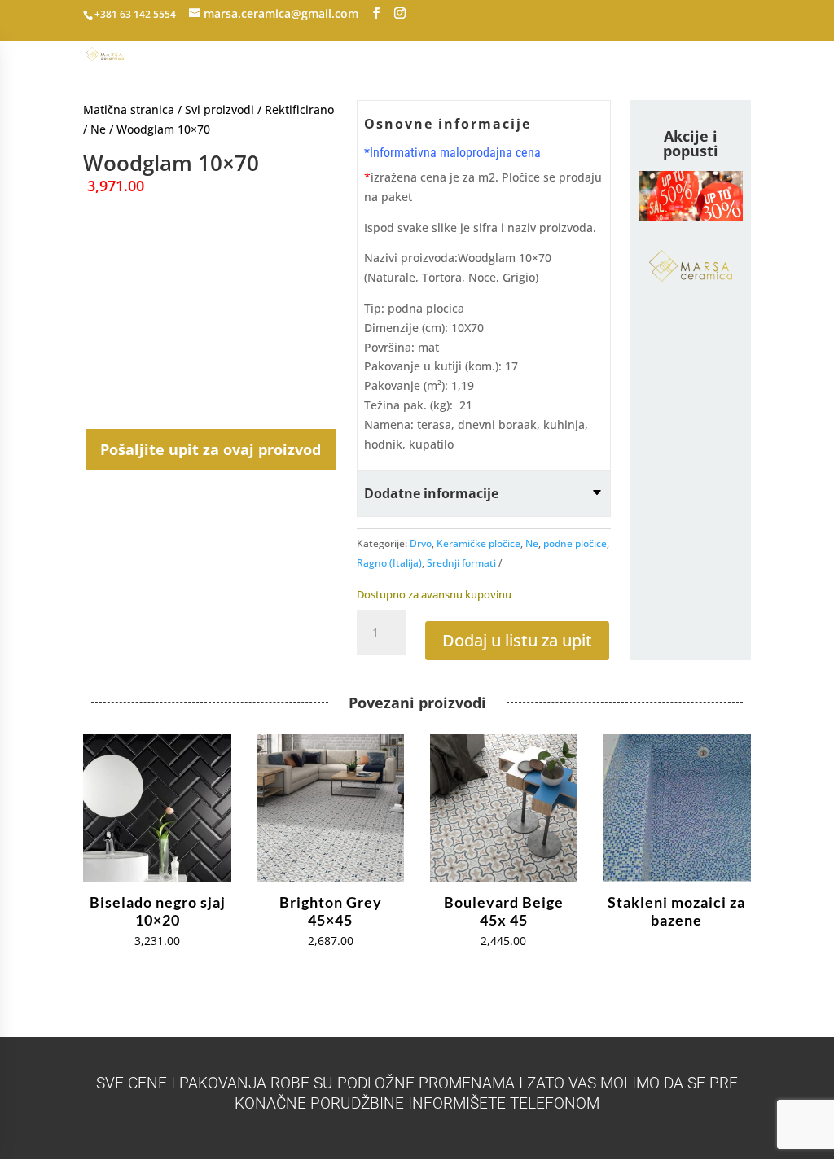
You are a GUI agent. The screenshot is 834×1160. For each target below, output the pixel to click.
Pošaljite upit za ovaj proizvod (210, 449)
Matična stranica (128, 109)
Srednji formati (461, 563)
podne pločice (575, 543)
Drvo (421, 543)
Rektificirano (299, 109)
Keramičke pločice (478, 543)
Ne (98, 129)
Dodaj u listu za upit (517, 640)
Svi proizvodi (219, 109)
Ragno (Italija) (389, 563)
